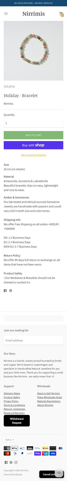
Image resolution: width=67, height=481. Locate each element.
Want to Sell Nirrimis (48, 393)
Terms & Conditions (14, 405)
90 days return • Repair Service (33, 3)
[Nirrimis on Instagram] (15, 462)
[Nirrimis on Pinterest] (10, 462)
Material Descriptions (48, 401)
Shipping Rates (12, 393)
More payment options (33, 155)
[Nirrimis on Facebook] (6, 462)
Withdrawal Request (17, 420)
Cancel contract (51, 474)
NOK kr (8, 439)
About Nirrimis (45, 405)
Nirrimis (24, 470)
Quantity (9, 115)
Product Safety (12, 397)
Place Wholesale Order (49, 397)
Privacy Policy (11, 401)
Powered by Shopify (13, 474)
